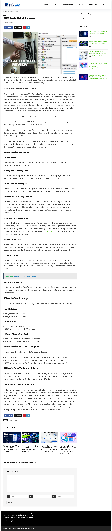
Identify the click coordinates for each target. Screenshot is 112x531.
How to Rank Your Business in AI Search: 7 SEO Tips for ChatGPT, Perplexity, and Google (68, 449)
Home (46, 4)
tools (15, 420)
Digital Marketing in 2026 (68, 4)
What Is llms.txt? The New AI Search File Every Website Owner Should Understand (12, 448)
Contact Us (103, 4)
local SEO (50, 231)
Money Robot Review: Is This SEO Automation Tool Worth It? (30, 448)
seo (11, 420)
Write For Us (92, 4)
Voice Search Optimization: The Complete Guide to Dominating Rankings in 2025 (98, 77)
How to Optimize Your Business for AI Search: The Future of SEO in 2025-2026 (49, 448)
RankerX (27, 376)
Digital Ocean (30, 528)
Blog (83, 4)
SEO (5, 15)
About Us (53, 4)
